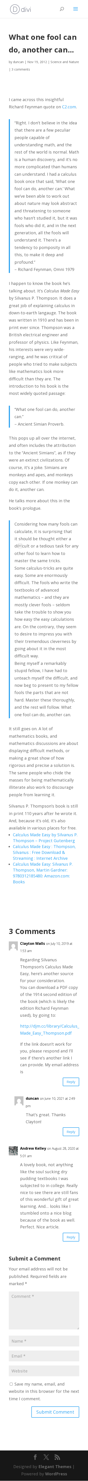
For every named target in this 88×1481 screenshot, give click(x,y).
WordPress (56, 1473)
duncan (18, 62)
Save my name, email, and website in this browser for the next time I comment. (44, 1391)
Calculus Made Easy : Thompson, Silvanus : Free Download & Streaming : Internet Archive (44, 852)
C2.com (69, 106)
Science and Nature (65, 62)
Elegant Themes (54, 1466)
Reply (71, 1081)
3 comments (21, 69)
